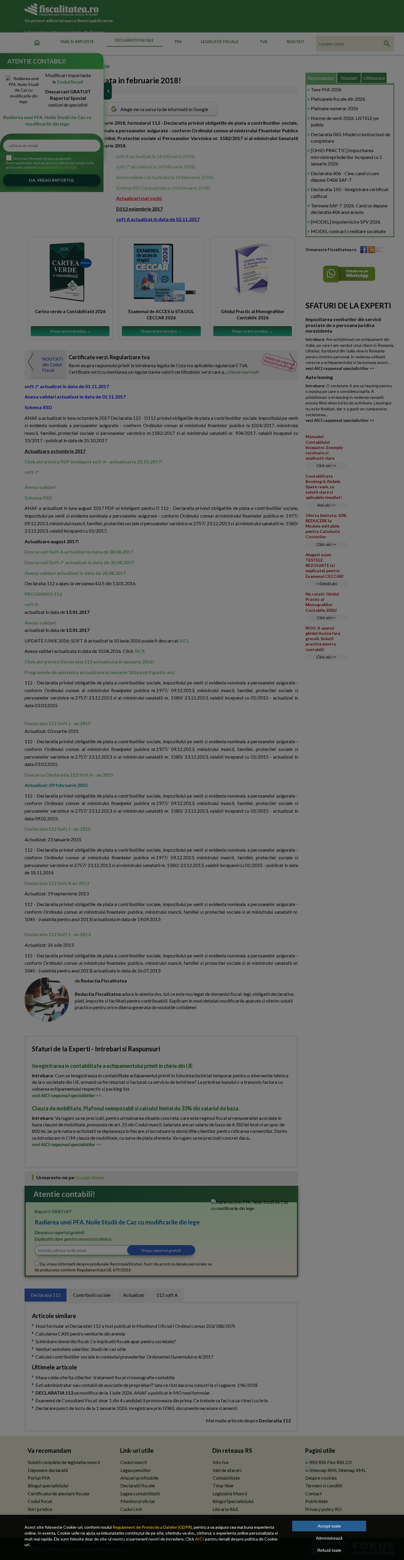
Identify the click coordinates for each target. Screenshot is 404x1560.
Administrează (329, 1538)
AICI (199, 1538)
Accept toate (329, 1526)
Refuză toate (329, 1550)
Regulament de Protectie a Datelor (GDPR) (152, 1527)
